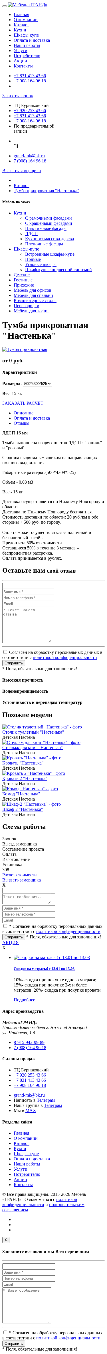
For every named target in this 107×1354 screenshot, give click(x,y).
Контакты (23, 65)
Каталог (21, 24)
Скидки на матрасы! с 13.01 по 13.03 (44, 968)
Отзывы (21, 423)
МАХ (30, 1110)
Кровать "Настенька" (23, 763)
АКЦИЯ (10, 942)
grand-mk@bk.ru (29, 155)
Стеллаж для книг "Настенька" (32, 747)
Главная (21, 14)
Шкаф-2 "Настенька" (22, 809)
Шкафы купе (26, 35)
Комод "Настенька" (21, 793)
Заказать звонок (17, 95)
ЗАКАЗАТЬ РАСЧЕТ (22, 403)
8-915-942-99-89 (29, 1042)
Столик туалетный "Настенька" (33, 732)
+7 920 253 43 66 (30, 110)
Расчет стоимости (19, 874)
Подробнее (24, 999)
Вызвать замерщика (21, 170)
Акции (20, 60)
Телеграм (46, 1100)
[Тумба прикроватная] (24, 349)
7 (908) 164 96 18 (32, 160)
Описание (23, 412)
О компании (26, 19)
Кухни (20, 29)
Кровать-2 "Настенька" (24, 778)
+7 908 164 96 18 (30, 80)
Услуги (20, 50)
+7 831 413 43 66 (30, 75)
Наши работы (27, 45)
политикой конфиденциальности (65, 657)
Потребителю (27, 55)
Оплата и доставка (32, 40)
